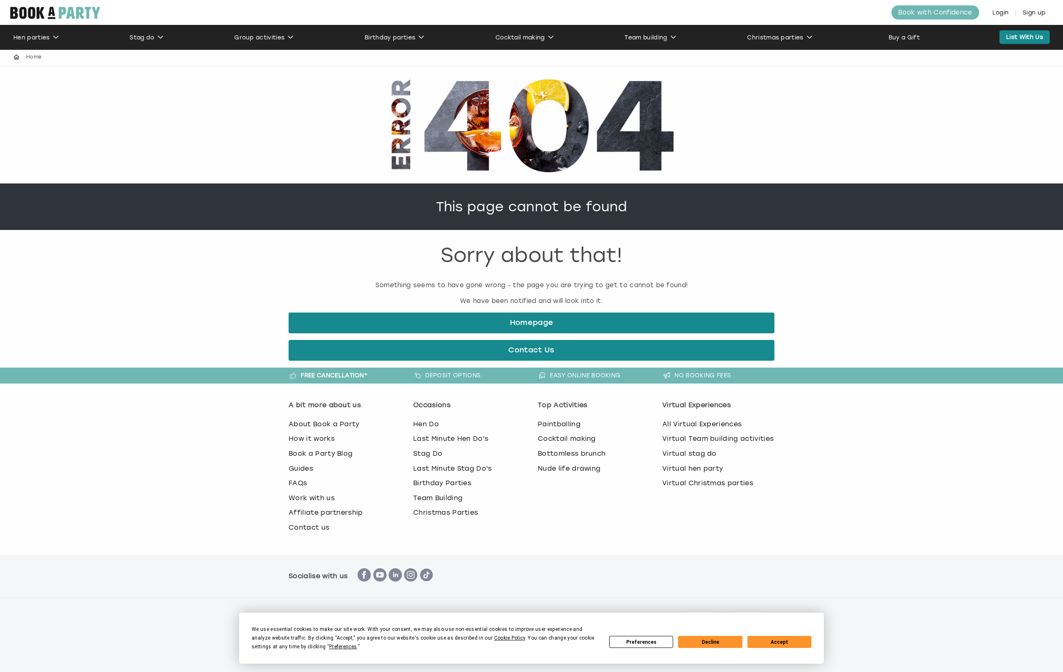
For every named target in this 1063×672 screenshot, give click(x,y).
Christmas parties (775, 37)
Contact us (309, 527)
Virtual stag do (689, 453)
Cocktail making (520, 37)
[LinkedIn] (395, 586)
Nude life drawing (569, 468)
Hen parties (31, 37)
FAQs (298, 483)
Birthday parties (390, 37)
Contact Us (531, 350)
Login (1000, 12)
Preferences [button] (343, 647)
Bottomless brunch (571, 453)
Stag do (142, 37)
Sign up (1034, 12)
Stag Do (427, 453)
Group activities (259, 37)
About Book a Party (324, 424)
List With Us (1024, 37)
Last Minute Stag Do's (452, 468)
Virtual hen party (692, 468)
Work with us (312, 498)
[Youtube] (380, 586)
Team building (646, 37)
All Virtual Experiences (702, 424)
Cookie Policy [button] (509, 638)
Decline (710, 642)
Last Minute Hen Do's (450, 438)
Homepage (532, 323)
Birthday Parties (442, 483)
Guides (301, 468)
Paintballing (559, 424)
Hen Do (426, 424)
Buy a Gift (904, 37)
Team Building (438, 498)
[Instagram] (410, 586)
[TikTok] (426, 586)
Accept (779, 642)
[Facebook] (364, 586)
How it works (312, 438)
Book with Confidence (935, 12)
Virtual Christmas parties (707, 483)
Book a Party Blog (321, 453)
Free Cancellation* (334, 375)
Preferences (641, 642)
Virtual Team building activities (718, 438)
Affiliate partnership (326, 512)
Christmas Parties (445, 512)
